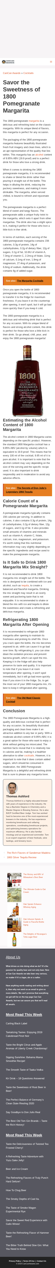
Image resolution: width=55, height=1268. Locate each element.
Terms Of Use (29, 1261)
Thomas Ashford (17, 796)
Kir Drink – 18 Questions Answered (25, 1078)
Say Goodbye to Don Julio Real (23, 1112)
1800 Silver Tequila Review (21, 857)
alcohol (39, 154)
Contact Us (41, 1261)
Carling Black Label (16, 1023)
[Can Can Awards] (8, 61)
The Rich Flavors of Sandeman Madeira (28, 852)
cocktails (29, 755)
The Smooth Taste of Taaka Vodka (24, 1069)
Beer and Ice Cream (17, 1169)
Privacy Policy (15, 1261)
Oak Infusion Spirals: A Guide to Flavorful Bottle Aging (33, 922)
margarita (34, 120)
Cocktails (28, 73)
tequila (25, 585)
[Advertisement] (27, 29)
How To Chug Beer (16, 1190)
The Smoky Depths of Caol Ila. (22, 1199)
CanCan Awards (12, 73)
